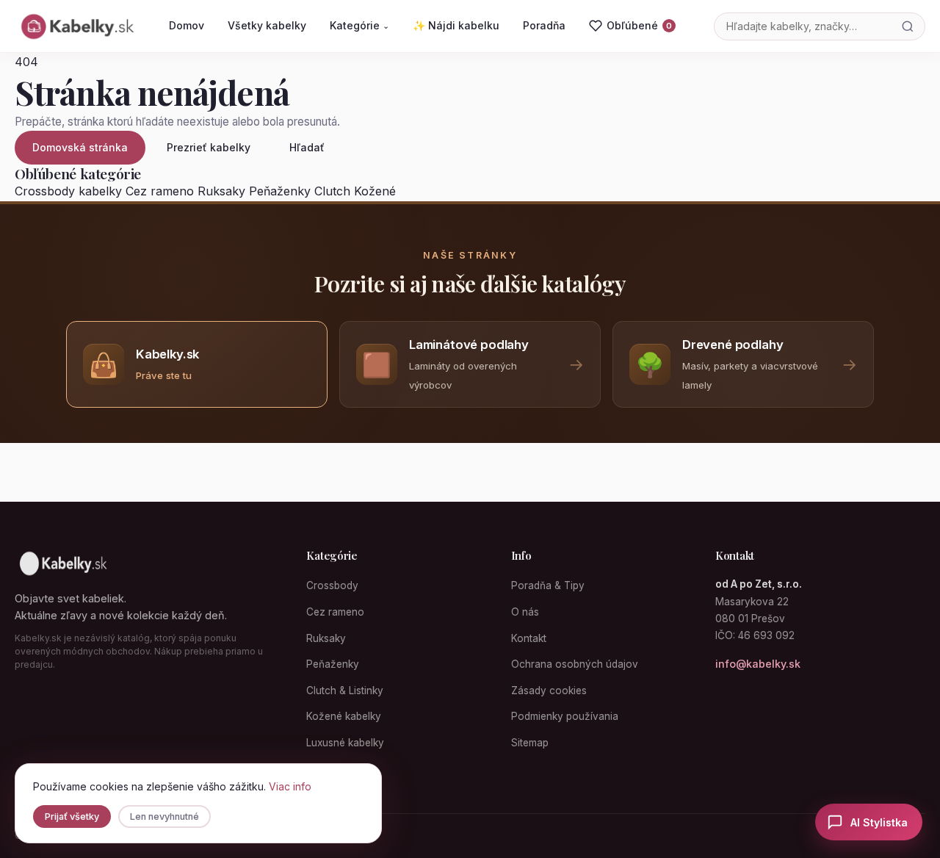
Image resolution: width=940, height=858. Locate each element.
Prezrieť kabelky (208, 147)
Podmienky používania (564, 716)
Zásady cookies (549, 690)
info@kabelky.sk (757, 663)
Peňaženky (280, 191)
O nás (525, 612)
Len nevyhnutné (164, 816)
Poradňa (544, 25)
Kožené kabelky (343, 716)
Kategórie (359, 25)
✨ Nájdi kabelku (456, 25)
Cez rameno (160, 191)
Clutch (332, 191)
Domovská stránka (80, 147)
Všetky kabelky (267, 25)
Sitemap (530, 743)
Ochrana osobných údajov (574, 664)
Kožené (375, 191)
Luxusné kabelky (345, 743)
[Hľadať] (908, 26)
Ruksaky (221, 191)
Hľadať (307, 147)
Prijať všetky (72, 816)
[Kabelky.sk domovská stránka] (76, 26)
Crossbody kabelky (68, 191)
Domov (186, 25)
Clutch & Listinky (344, 690)
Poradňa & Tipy (548, 585)
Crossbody (332, 585)
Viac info (290, 786)
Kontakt (528, 638)
